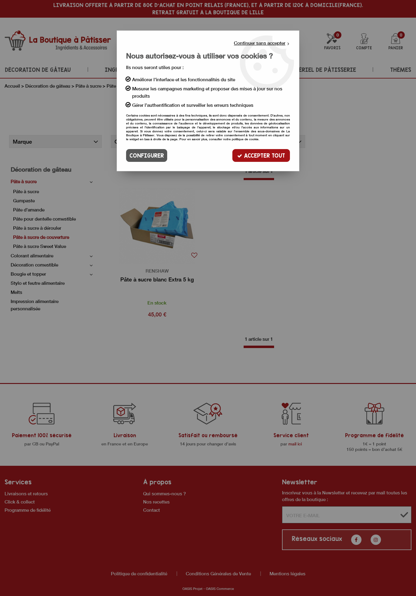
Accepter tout (263, 155)
